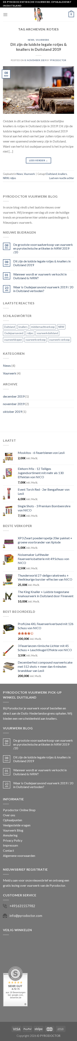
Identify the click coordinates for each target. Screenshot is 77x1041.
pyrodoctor (58, 60)
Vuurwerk (42, 40)
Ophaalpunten (12, 820)
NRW (6, 178)
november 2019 (13, 404)
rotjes (13, 178)
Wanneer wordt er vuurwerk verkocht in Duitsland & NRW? (40, 276)
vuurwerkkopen (13, 339)
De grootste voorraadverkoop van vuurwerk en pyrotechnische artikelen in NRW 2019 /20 (43, 248)
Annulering (10, 835)
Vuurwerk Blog (13, 830)
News (31, 40)
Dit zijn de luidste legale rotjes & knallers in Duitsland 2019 (38, 47)
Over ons (9, 815)
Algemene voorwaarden (19, 855)
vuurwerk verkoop (59, 339)
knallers (62, 173)
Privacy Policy (12, 840)
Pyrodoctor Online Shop (19, 810)
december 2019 (13, 396)
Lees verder (38, 160)
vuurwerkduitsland (47, 333)
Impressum (10, 845)
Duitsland (51, 173)
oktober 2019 (12, 411)
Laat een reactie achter (61, 178)
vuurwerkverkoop (35, 339)
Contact (8, 850)
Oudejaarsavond (13, 333)
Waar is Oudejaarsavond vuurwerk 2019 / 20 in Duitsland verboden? (43, 289)
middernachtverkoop (43, 326)
